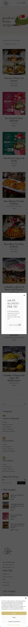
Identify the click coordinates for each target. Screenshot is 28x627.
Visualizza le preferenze (14, 621)
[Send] (20, 325)
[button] (26, 598)
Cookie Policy (10, 625)
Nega (14, 617)
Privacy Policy (17, 625)
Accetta (14, 613)
